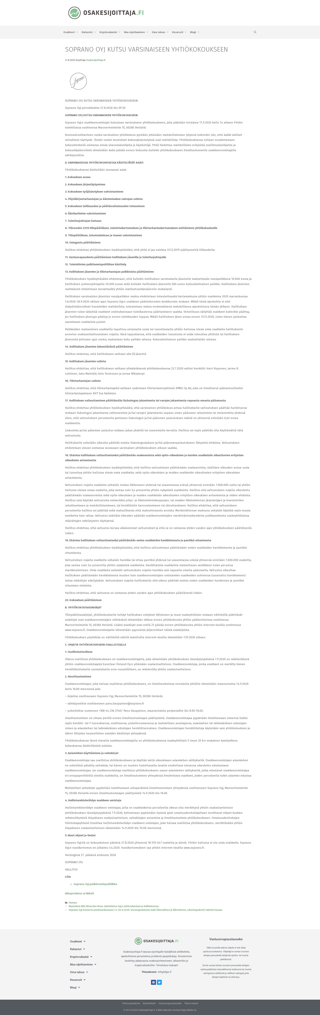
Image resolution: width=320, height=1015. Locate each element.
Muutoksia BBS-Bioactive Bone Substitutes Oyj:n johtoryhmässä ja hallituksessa (113, 906)
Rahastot (87, 32)
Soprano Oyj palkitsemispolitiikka (95, 884)
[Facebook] (153, 982)
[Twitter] (159, 982)
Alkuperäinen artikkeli (79, 893)
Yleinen (73, 902)
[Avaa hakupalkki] (255, 32)
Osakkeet (69, 32)
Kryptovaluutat (108, 32)
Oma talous (158, 32)
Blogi (193, 32)
